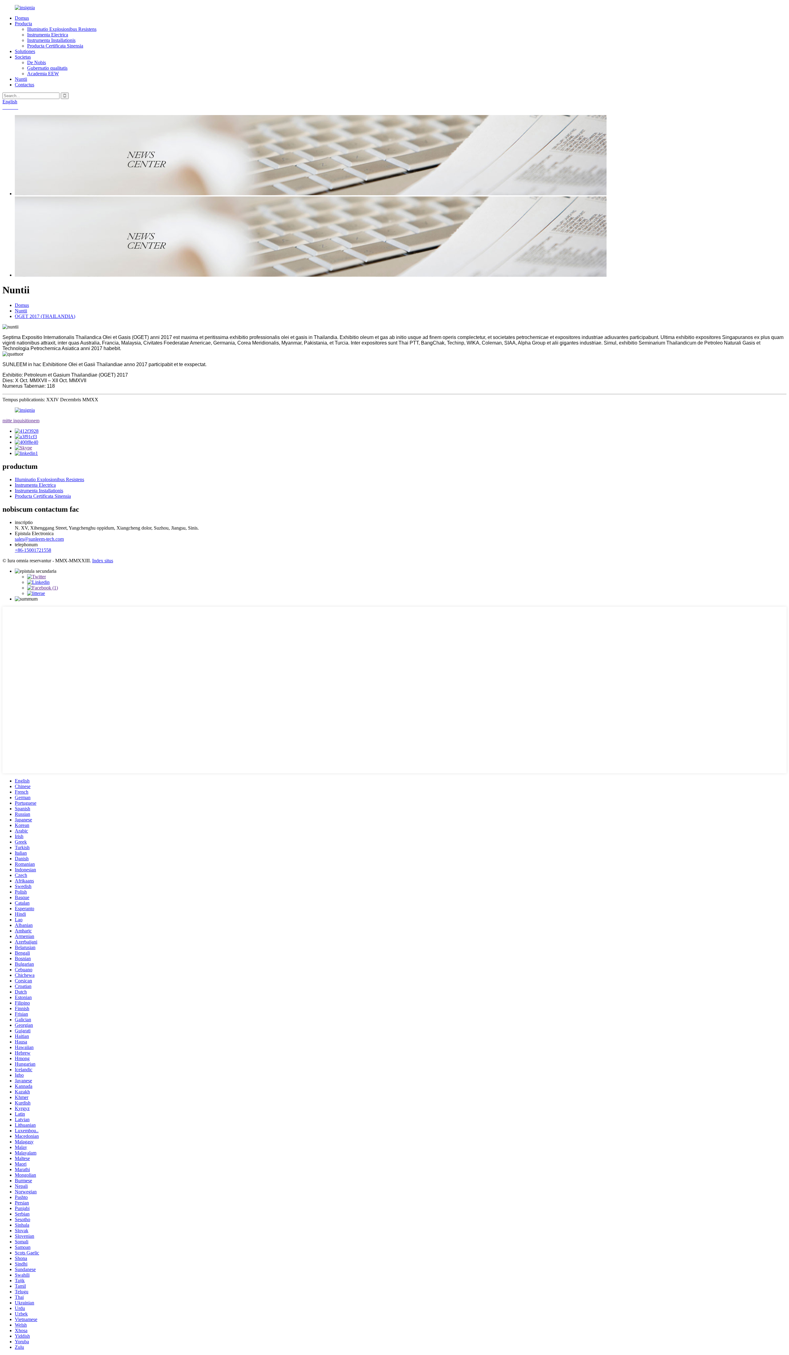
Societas (23, 57)
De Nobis (36, 62)
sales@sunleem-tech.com (39, 539)
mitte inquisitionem (20, 420)
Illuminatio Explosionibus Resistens (61, 29)
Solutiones (25, 51)
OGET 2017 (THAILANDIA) (45, 316)
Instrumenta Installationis (51, 40)
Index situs (102, 560)
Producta (23, 23)
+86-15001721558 (33, 550)
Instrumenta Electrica (47, 34)
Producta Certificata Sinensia (55, 45)
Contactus (24, 84)
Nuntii (21, 79)
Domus (22, 18)
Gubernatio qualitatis (47, 68)
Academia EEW (43, 73)
